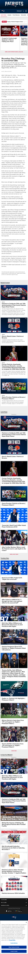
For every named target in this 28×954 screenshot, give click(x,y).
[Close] (26, 922)
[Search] (23, 11)
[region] (14, 937)
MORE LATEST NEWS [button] (14, 554)
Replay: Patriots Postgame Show (15, 21)
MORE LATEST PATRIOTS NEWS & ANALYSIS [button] (14, 51)
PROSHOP (19, 11)
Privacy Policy (12, 940)
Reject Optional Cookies (14, 947)
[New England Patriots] (14, 917)
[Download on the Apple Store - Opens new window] (8, 911)
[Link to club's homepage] (3, 10)
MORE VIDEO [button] (14, 750)
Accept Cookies (14, 951)
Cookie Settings (14, 943)
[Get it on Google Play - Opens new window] (18, 911)
